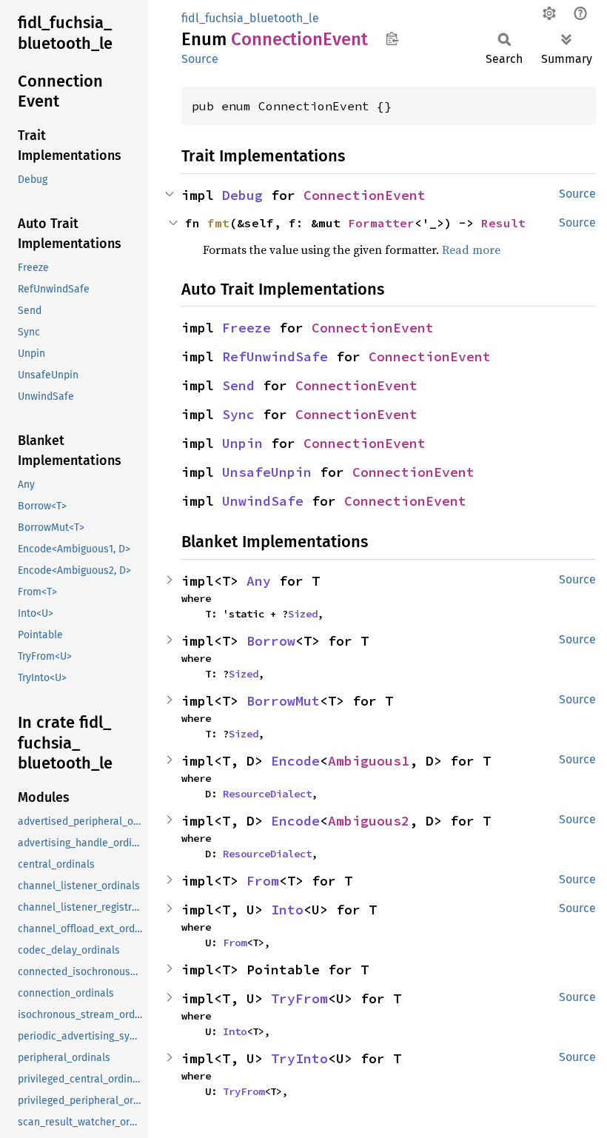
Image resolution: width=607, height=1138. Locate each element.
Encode (295, 760)
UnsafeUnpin (267, 472)
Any (259, 580)
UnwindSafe (263, 500)
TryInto (299, 1058)
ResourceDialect (267, 793)
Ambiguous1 (368, 760)
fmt (218, 222)
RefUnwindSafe (275, 356)
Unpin (242, 443)
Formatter (381, 222)
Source (199, 59)
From (263, 880)
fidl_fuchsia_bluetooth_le (250, 18)
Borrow (271, 640)
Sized (303, 613)
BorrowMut (283, 700)
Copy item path (392, 38)
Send (238, 385)
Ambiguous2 (368, 820)
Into (287, 909)
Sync (238, 414)
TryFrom (299, 998)
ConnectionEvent (365, 195)
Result (503, 222)
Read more (471, 249)
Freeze (246, 327)
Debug (242, 195)
